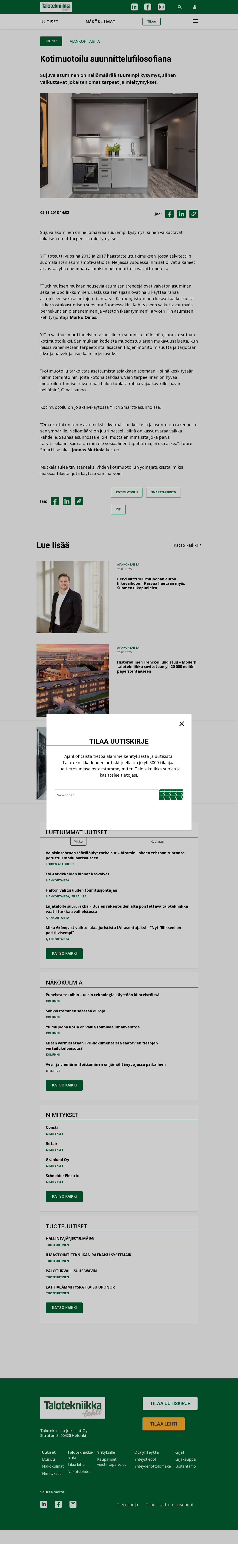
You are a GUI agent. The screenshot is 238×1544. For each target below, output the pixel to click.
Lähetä (171, 794)
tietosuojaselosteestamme (92, 769)
